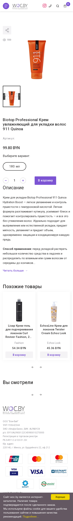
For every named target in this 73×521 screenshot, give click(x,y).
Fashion (19, 342)
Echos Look (53, 342)
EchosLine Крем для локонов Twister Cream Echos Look (54, 329)
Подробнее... (31, 516)
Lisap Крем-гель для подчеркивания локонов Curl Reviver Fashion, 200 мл (19, 333)
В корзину (45, 180)
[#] (6, 6)
